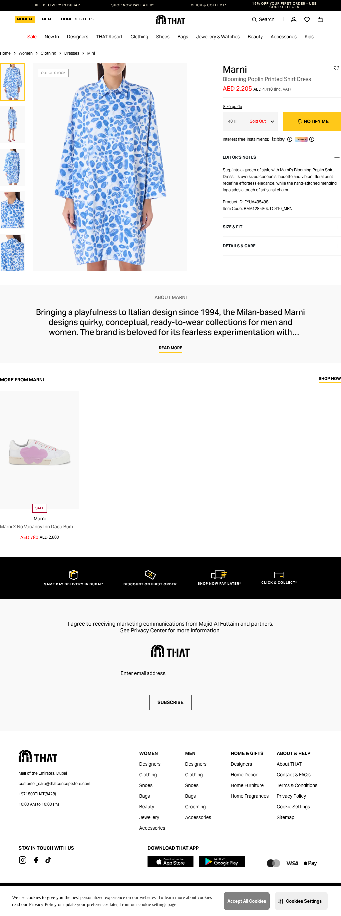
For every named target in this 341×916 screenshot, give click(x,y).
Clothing (139, 37)
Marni (235, 69)
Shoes (163, 37)
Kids (309, 37)
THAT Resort (109, 37)
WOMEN (24, 19)
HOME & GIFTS (77, 19)
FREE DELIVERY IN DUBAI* (57, 5)
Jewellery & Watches (218, 37)
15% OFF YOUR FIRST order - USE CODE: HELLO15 (284, 5)
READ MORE (170, 347)
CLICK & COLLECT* (208, 5)
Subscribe (170, 702)
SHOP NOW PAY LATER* (132, 5)
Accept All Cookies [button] (246, 901)
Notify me (316, 121)
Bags (182, 37)
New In (52, 37)
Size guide (232, 106)
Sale (32, 37)
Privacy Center (149, 630)
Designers (77, 37)
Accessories (284, 37)
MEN (46, 19)
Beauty (255, 37)
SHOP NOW (330, 379)
